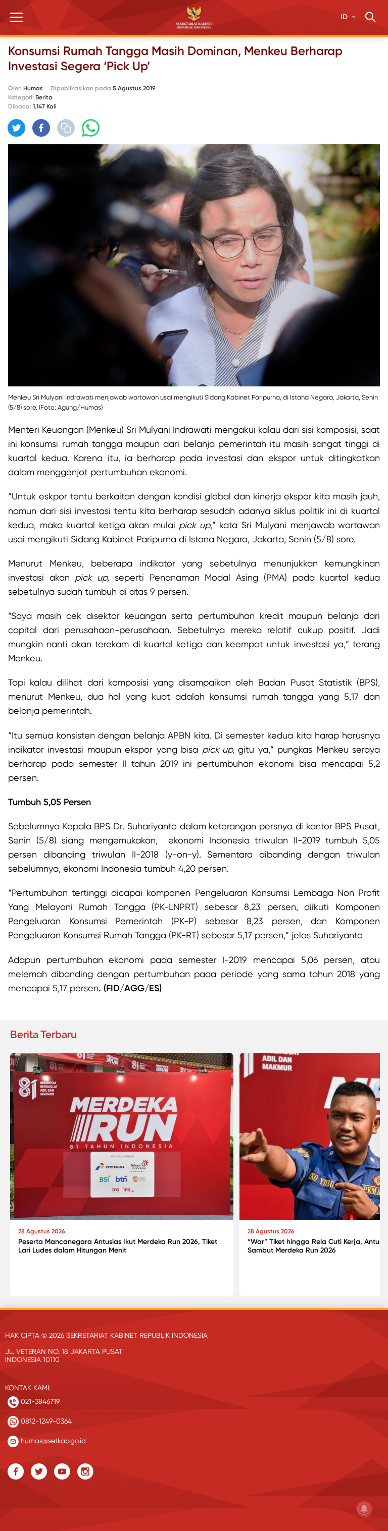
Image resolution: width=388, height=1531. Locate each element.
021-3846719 (39, 1401)
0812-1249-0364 (45, 1421)
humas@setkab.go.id (52, 1441)
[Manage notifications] (364, 1509)
